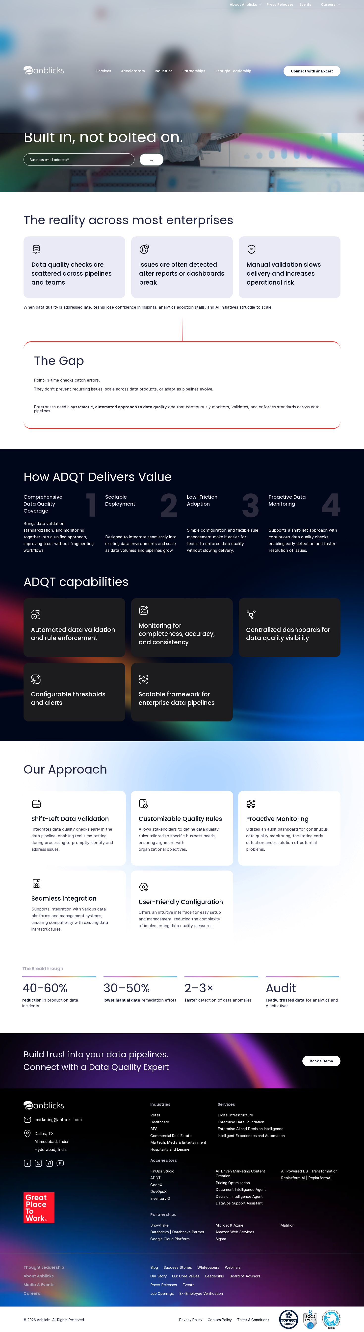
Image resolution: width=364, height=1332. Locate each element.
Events (305, 4)
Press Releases (280, 4)
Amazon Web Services (234, 1232)
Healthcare (159, 1122)
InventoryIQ (160, 1198)
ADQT (155, 1177)
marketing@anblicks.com (58, 1119)
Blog (154, 1267)
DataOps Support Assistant (239, 1203)
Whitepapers (208, 1267)
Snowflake (159, 1225)
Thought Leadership (233, 70)
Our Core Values (186, 1276)
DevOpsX (158, 1191)
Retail (155, 1115)
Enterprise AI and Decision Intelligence (251, 1128)
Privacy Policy (190, 1320)
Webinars (233, 1267)
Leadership (214, 1276)
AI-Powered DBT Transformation (309, 1171)
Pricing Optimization (233, 1182)
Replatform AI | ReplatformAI (306, 1177)
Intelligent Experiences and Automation (251, 1135)
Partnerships (193, 70)
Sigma (220, 1238)
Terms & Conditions (253, 1320)
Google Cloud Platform (170, 1238)
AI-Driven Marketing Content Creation (240, 1173)
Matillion (287, 1225)
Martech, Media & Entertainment (178, 1142)
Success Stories (177, 1267)
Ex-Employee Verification (201, 1293)
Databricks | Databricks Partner (177, 1232)
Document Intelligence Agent (241, 1189)
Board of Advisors (245, 1276)
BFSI (154, 1128)
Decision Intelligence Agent (239, 1196)
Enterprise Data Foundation (241, 1122)
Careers (328, 4)
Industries (164, 70)
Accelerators (133, 70)
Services (103, 70)
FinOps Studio (162, 1171)
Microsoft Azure (229, 1225)
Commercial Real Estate (171, 1135)
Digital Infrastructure (235, 1115)
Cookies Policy (220, 1320)
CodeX (156, 1184)
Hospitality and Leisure (169, 1149)
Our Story (158, 1276)
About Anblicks (243, 4)
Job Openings (162, 1293)
